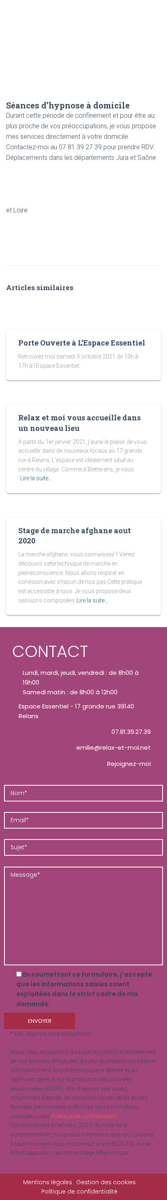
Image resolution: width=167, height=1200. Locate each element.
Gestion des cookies (106, 1182)
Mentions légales (47, 1182)
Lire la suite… (36, 478)
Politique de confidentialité (84, 1116)
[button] (152, 92)
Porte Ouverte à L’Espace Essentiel (81, 343)
